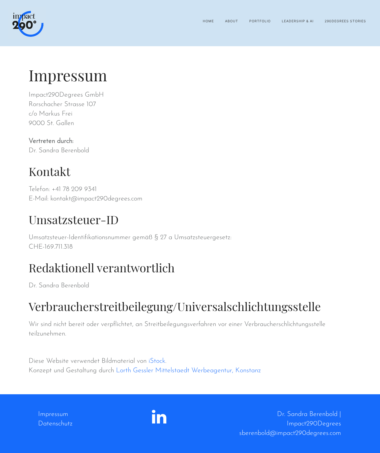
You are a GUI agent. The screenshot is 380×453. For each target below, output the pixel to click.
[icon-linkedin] (159, 417)
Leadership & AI (298, 21)
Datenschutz (55, 423)
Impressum (53, 414)
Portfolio (260, 21)
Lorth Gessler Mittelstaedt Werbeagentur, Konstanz (188, 370)
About (231, 21)
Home (208, 21)
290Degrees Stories (345, 21)
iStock (157, 361)
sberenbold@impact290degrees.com (290, 433)
